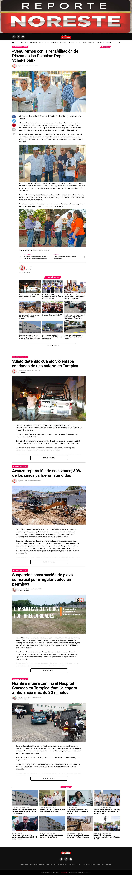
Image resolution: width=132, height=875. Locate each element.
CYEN (47, 42)
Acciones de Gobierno (36, 42)
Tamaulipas (100, 42)
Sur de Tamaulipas (88, 42)
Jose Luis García (24, 590)
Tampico (47, 250)
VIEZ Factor (64, 872)
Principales (24, 42)
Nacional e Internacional (58, 42)
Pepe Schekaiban (38, 250)
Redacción (23, 67)
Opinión (78, 42)
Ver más (108, 42)
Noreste (71, 42)
